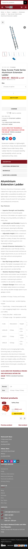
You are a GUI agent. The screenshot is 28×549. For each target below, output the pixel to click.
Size (3, 83)
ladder (11, 124)
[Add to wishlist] (3, 414)
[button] (24, 27)
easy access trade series (12, 122)
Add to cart (14, 98)
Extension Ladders (15, 118)
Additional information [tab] (11, 166)
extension (5, 124)
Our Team (4, 500)
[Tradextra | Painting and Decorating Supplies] (9, 7)
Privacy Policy (5, 481)
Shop (8, 12)
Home (2, 12)
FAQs (2, 471)
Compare (14, 109)
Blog (2, 490)
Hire (2, 498)
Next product (23, 425)
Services (3, 495)
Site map (4, 503)
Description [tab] (7, 161)
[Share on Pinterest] (10, 138)
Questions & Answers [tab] (10, 175)
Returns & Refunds (7, 476)
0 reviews (12, 67)
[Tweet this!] (6, 138)
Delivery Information (7, 474)
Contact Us (4, 469)
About (3, 493)
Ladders (14, 12)
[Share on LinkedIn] (14, 138)
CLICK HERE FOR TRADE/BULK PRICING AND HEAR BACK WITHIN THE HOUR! (13, 130)
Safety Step (15, 402)
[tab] (14, 171)
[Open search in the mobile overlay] (14, 2)
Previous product (6, 425)
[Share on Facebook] (3, 138)
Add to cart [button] (18, 413)
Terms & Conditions (7, 479)
